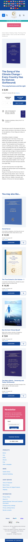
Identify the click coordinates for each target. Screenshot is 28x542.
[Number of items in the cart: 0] (23, 15)
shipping (18, 93)
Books (7, 33)
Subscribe (14, 428)
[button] (23, 242)
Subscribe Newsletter (14, 25)
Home (3, 33)
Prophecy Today (13, 33)
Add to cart (19, 103)
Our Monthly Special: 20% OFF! (14, 20)
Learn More (11, 242)
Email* (9, 421)
